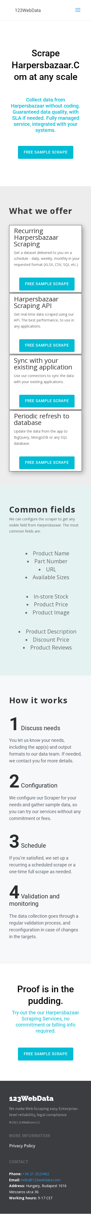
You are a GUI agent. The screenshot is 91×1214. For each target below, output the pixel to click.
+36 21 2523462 (35, 1173)
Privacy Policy (22, 1146)
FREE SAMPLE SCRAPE (45, 152)
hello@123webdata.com (40, 1179)
